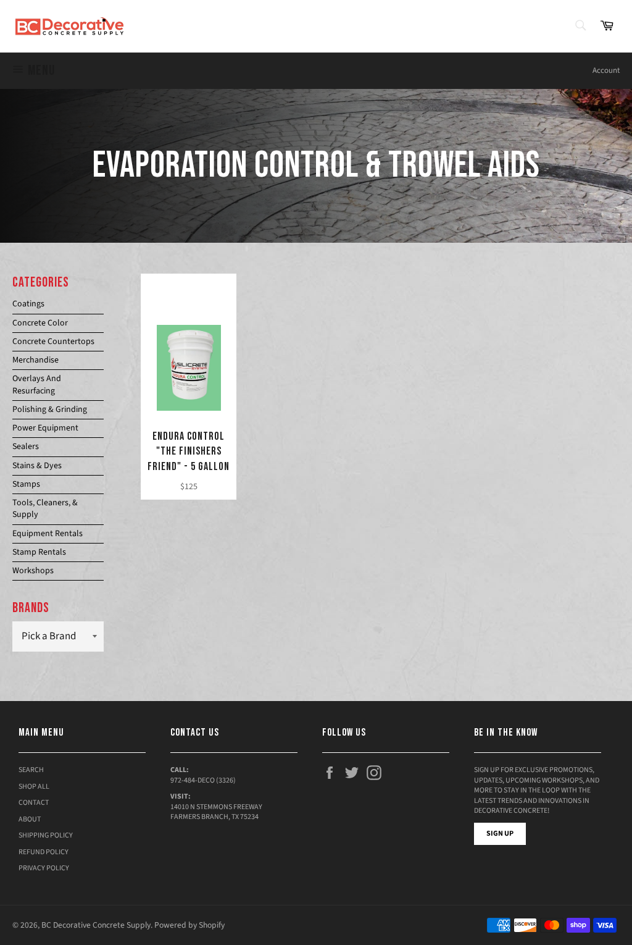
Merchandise (35, 360)
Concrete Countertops (53, 341)
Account (606, 70)
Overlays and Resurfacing (36, 384)
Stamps (26, 484)
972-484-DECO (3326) (203, 780)
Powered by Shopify (189, 925)
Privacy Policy (44, 868)
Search (31, 770)
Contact (34, 802)
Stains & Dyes (37, 466)
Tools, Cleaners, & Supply (45, 509)
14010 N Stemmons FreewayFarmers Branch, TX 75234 (216, 812)
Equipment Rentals (47, 533)
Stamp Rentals (39, 552)
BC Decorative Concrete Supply (96, 925)
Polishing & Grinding (49, 409)
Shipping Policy (46, 835)
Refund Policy (44, 852)
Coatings (28, 304)
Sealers (25, 446)
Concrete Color (40, 323)
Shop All (34, 786)
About (30, 819)
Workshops (33, 571)
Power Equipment (45, 428)
